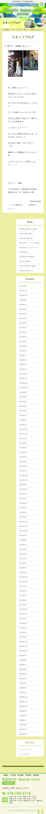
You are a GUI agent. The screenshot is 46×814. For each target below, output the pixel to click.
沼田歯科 (6, 29)
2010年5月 (23, 623)
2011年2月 (23, 600)
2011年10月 (23, 582)
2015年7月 (23, 397)
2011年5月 (23, 591)
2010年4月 (23, 628)
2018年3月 (23, 309)
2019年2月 (23, 291)
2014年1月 (23, 471)
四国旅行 (33, 205)
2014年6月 (23, 448)
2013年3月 (23, 508)
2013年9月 (23, 485)
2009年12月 (23, 642)
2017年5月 (23, 328)
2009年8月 (23, 660)
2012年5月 (23, 554)
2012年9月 (23, 535)
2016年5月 (23, 360)
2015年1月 (23, 425)
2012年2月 (23, 568)
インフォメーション (26, 750)
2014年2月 (23, 466)
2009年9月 (23, 655)
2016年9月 (23, 346)
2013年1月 (23, 517)
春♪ (23, 252)
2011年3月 (23, 595)
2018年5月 (23, 305)
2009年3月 (23, 683)
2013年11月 (23, 475)
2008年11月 (23, 702)
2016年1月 (23, 378)
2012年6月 (23, 549)
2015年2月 (23, 420)
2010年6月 (23, 619)
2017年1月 (23, 341)
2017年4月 (23, 332)
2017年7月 (23, 323)
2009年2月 (23, 688)
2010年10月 (23, 609)
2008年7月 (23, 720)
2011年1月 (23, 605)
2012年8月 (23, 540)
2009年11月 (23, 646)
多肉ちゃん (26, 271)
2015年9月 (23, 392)
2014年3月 (23, 462)
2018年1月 (23, 314)
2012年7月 (23, 545)
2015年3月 (23, 415)
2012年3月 (23, 563)
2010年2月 (23, 632)
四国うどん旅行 (28, 229)
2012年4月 (23, 559)
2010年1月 (23, 637)
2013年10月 (23, 480)
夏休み (25, 261)
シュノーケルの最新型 (30, 243)
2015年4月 (23, 411)
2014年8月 (23, 443)
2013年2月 (23, 512)
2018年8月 (23, 300)
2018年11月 (23, 295)
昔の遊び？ (26, 234)
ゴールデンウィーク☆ (30, 247)
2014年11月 (23, 429)
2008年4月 (23, 734)
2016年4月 (23, 365)
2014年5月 (23, 452)
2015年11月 (23, 388)
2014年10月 (23, 434)
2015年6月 (23, 402)
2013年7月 (23, 494)
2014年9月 (23, 438)
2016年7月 (23, 355)
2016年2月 (23, 374)
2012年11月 (23, 526)
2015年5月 (23, 406)
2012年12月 (23, 522)
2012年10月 (23, 531)
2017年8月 (23, 318)
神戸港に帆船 (27, 266)
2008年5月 (23, 729)
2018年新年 (26, 257)
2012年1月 (23, 572)
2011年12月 (23, 577)
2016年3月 (23, 369)
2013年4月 (23, 503)
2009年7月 (23, 665)
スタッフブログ (16, 29)
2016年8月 (23, 351)
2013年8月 (23, 489)
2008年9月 (23, 711)
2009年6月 (23, 669)
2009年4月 (23, 679)
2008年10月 (23, 706)
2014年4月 (23, 457)
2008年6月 (23, 725)
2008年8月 (23, 716)
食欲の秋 (25, 238)
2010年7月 (23, 614)
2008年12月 (23, 697)
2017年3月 (23, 337)
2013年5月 (23, 498)
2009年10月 (23, 651)
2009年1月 (23, 692)
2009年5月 (23, 674)
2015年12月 (23, 383)
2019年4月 (23, 286)
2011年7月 (23, 586)
